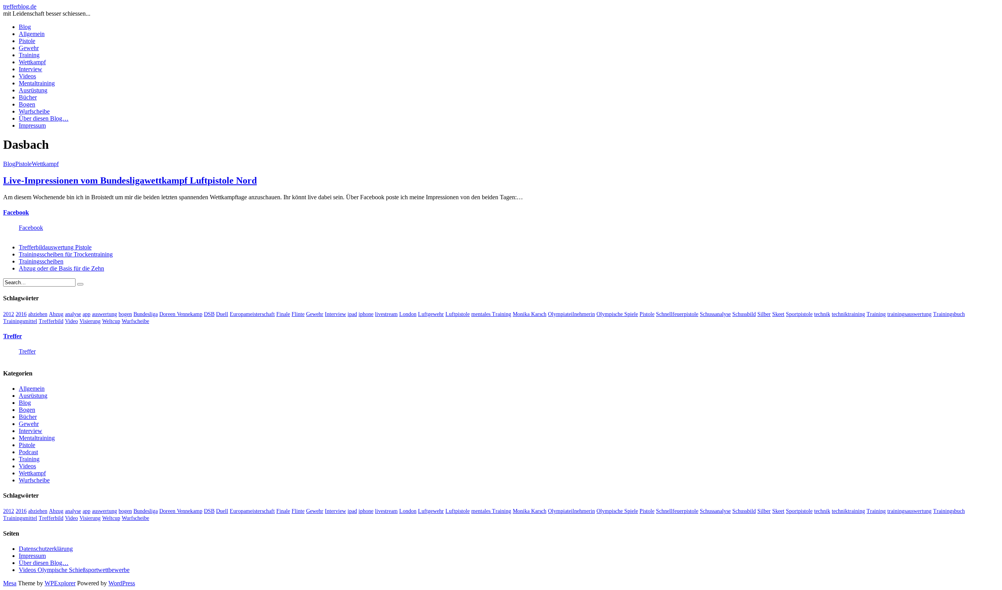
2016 (21, 314)
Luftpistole (457, 314)
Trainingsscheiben (41, 261)
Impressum (32, 125)
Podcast (28, 452)
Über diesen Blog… (43, 118)
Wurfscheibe (34, 111)
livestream (386, 314)
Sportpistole (799, 314)
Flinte (298, 314)
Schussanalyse (715, 314)
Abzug (56, 314)
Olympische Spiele (617, 314)
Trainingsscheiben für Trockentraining (66, 254)
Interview (30, 69)
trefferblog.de (19, 6)
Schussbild (744, 314)
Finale (283, 314)
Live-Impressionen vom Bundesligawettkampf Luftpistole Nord (130, 180)
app (86, 314)
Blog (25, 26)
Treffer (12, 336)
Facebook (16, 212)
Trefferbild (51, 321)
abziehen (37, 314)
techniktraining (848, 314)
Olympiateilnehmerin (571, 314)
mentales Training (491, 314)
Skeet (778, 314)
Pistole (27, 41)
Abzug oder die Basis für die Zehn (61, 268)
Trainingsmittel (20, 321)
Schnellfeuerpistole (677, 314)
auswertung (104, 314)
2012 (8, 314)
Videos (27, 76)
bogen (125, 314)
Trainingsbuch (949, 314)
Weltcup (111, 321)
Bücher (28, 97)
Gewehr (29, 48)
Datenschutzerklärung (46, 548)
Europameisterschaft (252, 314)
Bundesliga (145, 314)
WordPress (121, 583)
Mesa (9, 583)
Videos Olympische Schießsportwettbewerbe (74, 570)
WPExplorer (60, 583)
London (407, 314)
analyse (73, 314)
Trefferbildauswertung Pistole (55, 247)
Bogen (27, 104)
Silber (764, 314)
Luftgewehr (431, 314)
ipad (352, 314)
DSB (209, 314)
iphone (366, 314)
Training (29, 55)
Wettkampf (32, 62)
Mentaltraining (37, 83)
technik (822, 314)
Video (71, 321)
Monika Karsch (529, 314)
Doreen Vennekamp (180, 314)
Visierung (90, 321)
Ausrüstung (33, 90)
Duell (222, 314)
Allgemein (32, 34)
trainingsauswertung (909, 314)
